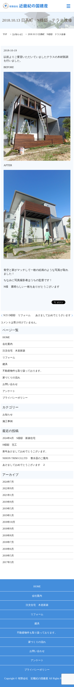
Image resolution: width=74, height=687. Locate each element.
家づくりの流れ (11, 377)
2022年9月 (8, 488)
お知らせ (17, 34)
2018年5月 (8, 555)
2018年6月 (8, 549)
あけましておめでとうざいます (53, 315)
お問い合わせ (10, 384)
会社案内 (8, 344)
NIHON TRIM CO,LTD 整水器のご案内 (25, 458)
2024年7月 (8, 481)
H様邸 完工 (10, 444)
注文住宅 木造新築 (14, 350)
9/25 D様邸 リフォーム (17, 315)
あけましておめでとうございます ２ (24, 465)
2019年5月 (8, 508)
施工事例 (8, 421)
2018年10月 (9, 522)
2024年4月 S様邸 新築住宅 (19, 438)
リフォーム (9, 357)
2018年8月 (8, 535)
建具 (5, 364)
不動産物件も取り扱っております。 (23, 370)
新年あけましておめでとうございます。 (25, 451)
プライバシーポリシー (15, 397)
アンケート (9, 391)
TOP (5, 34)
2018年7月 (8, 542)
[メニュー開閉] (68, 6)
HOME (6, 337)
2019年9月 (8, 502)
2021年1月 (8, 495)
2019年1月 (8, 515)
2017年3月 (8, 562)
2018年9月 (8, 528)
